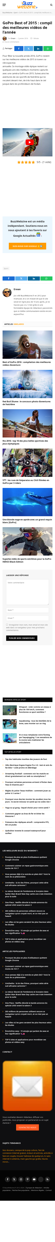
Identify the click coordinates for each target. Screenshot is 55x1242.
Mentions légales (37, 1190)
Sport (16, 12)
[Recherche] (51, 5)
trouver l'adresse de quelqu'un (30, 1156)
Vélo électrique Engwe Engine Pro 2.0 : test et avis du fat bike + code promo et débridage (28, 766)
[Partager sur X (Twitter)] (28, 48)
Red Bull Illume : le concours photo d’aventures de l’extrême (27, 403)
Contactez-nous (27, 1127)
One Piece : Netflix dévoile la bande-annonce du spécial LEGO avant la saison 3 (26, 903)
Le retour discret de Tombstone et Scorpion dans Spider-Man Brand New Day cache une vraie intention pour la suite (28, 894)
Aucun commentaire (12, 42)
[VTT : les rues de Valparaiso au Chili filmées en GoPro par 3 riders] (27, 463)
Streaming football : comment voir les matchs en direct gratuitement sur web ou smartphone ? (27, 774)
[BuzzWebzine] (27, 5)
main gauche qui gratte (30, 1158)
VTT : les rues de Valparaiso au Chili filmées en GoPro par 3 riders (26, 481)
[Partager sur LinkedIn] (38, 48)
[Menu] (4, 5)
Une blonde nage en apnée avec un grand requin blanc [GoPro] (27, 521)
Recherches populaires (20, 1190)
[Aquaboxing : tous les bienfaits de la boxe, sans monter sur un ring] (10, 724)
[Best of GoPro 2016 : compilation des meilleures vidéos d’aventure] (27, 345)
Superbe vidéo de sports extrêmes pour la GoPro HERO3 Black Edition (27, 560)
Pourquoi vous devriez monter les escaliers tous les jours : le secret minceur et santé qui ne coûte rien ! (28, 800)
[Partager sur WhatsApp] (47, 48)
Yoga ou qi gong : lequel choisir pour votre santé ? (27, 807)
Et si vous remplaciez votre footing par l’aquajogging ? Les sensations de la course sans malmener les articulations (35, 739)
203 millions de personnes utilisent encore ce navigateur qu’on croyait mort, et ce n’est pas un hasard (26, 913)
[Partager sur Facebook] (18, 48)
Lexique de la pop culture (26, 1150)
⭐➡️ (27, 246)
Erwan (13, 38)
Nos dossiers (8, 1150)
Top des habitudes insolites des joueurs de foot (26, 759)
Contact (49, 1190)
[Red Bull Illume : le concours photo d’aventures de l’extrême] (27, 384)
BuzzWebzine (7, 12)
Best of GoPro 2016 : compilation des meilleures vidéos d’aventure (27, 363)
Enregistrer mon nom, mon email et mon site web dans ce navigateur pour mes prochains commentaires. (27, 627)
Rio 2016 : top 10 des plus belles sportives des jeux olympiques (25, 442)
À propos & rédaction (34, 1188)
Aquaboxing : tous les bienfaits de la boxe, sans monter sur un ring (35, 722)
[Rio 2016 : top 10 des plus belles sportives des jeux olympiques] (27, 423)
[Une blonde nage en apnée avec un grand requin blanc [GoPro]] (27, 502)
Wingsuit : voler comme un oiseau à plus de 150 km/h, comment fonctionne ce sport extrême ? (35, 709)
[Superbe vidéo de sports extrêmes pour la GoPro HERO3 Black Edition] (27, 541)
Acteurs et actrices (35, 1153)
